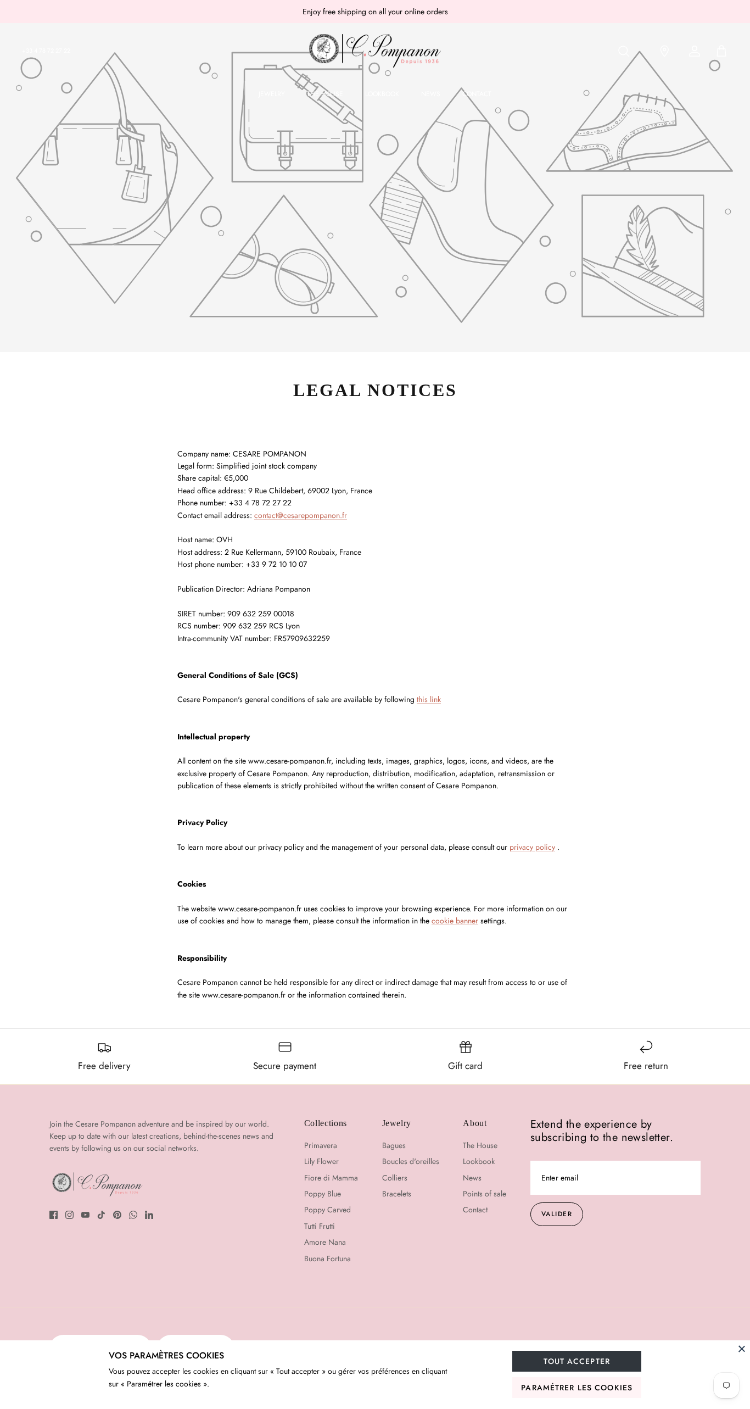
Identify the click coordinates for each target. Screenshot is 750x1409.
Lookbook (382, 94)
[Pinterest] (117, 1215)
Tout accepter (577, 1361)
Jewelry (272, 94)
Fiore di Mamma (331, 1177)
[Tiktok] (101, 1215)
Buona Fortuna (327, 1258)
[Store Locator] (661, 51)
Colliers (394, 1177)
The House (325, 94)
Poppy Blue (322, 1193)
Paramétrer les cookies (577, 1387)
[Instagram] (69, 1215)
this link (429, 699)
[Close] (742, 1348)
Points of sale (484, 1193)
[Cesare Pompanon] (375, 51)
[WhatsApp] (133, 1215)
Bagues (394, 1145)
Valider (556, 1214)
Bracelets (396, 1193)
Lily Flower (321, 1161)
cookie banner (455, 920)
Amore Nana (325, 1242)
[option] (375, 187)
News (430, 94)
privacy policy (532, 847)
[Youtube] (85, 1215)
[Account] (692, 51)
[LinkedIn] (149, 1215)
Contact (476, 94)
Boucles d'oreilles (410, 1161)
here (420, 15)
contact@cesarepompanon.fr (300, 515)
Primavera (320, 1145)
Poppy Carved (327, 1209)
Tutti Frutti (319, 1226)
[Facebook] (53, 1215)
